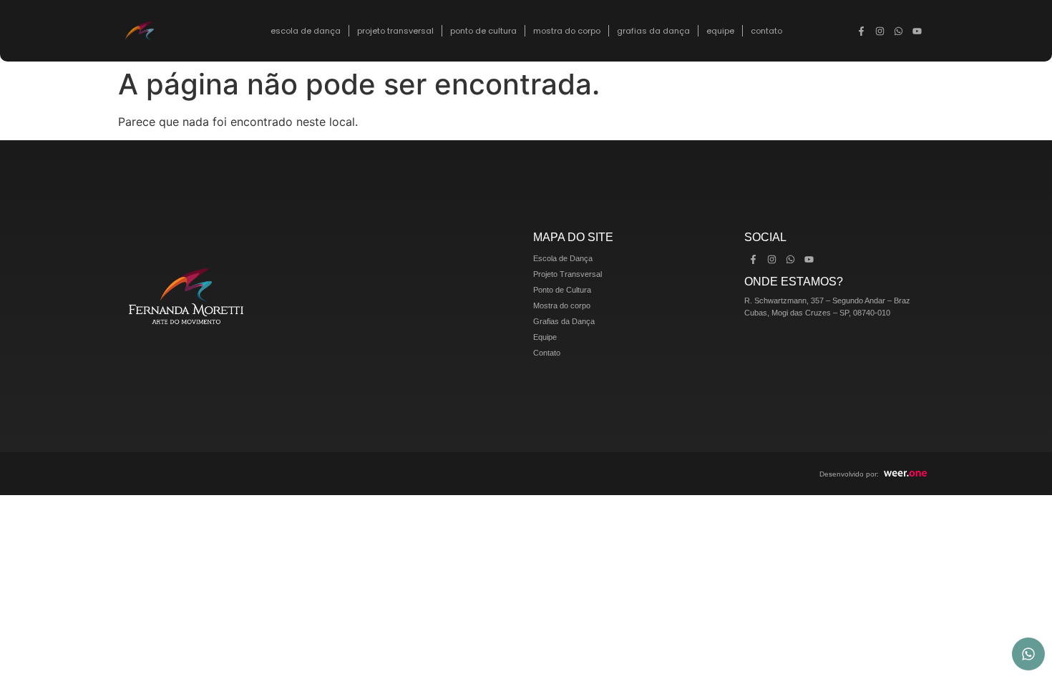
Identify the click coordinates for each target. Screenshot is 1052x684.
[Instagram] (880, 30)
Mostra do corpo (566, 30)
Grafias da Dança (653, 30)
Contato (766, 30)
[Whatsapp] (899, 30)
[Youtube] (917, 30)
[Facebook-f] (861, 30)
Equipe (720, 30)
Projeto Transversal (395, 30)
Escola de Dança (306, 30)
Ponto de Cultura (483, 30)
